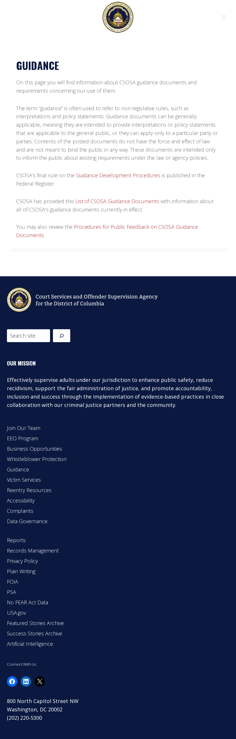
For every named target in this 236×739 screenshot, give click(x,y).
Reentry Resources (29, 490)
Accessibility (21, 500)
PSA (11, 591)
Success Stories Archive (34, 633)
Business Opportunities (34, 448)
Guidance (18, 469)
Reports (16, 540)
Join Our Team (23, 427)
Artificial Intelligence (30, 643)
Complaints (20, 510)
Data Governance (27, 521)
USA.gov (16, 612)
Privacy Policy (22, 560)
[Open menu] (223, 17)
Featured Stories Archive (35, 623)
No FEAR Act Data (27, 602)
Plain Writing (21, 571)
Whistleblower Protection (36, 459)
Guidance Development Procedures (118, 175)
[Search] (61, 335)
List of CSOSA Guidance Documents (117, 201)
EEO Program (22, 438)
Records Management (33, 550)
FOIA (12, 581)
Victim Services (24, 479)
